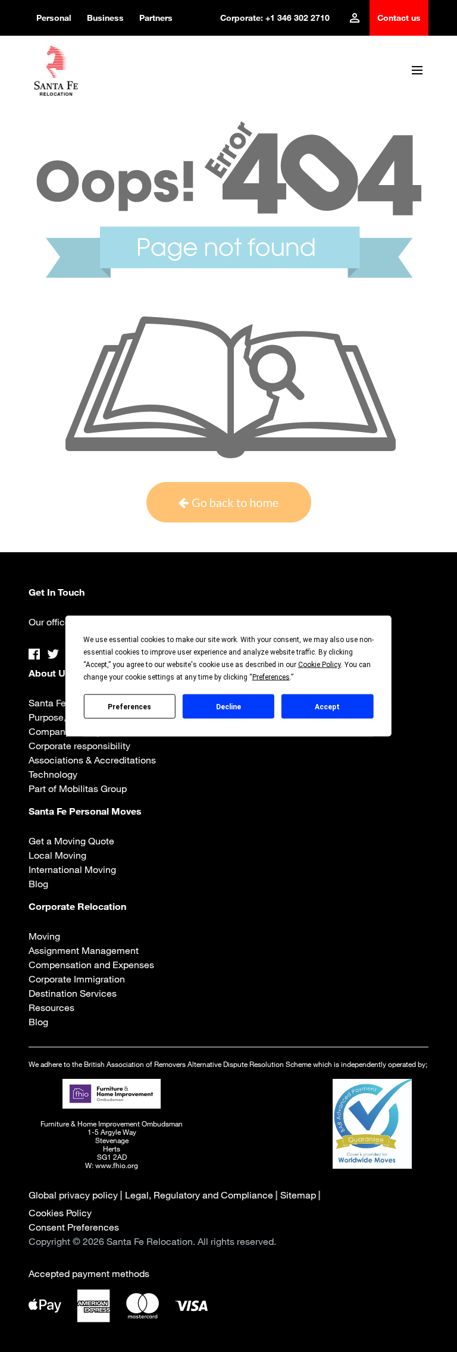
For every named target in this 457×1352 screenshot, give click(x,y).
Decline (228, 706)
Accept (327, 706)
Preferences (129, 706)
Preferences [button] (271, 677)
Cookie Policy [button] (319, 665)
